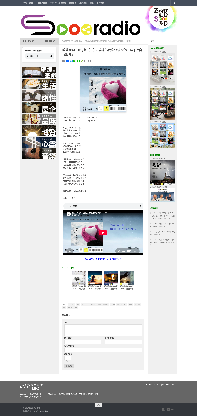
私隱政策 (157, 385)
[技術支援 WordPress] (30, 411)
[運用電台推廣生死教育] (162, 201)
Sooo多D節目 (27, 3)
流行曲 (113, 304)
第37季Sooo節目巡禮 (158, 87)
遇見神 (70, 307)
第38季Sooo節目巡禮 (158, 52)
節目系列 (122, 41)
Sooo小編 (157, 224)
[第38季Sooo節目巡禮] (162, 84)
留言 (65, 322)
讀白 (64, 307)
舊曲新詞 (137, 304)
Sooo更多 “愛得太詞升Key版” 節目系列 (103, 259)
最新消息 (83, 3)
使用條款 (165, 385)
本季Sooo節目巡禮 (58, 3)
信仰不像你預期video (158, 158)
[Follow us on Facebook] (46, 41)
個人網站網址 (69, 346)
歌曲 (115, 41)
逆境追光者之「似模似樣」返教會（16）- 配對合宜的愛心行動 (162, 215)
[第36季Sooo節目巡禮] (162, 148)
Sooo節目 (78, 41)
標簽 (92, 3)
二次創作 (71, 304)
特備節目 (72, 3)
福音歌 (131, 304)
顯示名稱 (68, 338)
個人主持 (84, 304)
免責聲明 (173, 385)
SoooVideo (67, 41)
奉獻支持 (149, 385)
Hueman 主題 (43, 411)
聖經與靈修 (42, 3)
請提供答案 (68, 354)
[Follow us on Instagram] (53, 41)
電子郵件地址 (110, 338)
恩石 (99, 304)
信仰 (77, 304)
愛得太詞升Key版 (104, 41)
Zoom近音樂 (90, 41)
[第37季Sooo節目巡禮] (162, 119)
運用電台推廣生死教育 (158, 187)
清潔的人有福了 (121, 304)
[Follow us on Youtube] (50, 41)
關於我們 (100, 3)
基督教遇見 (92, 304)
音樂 (129, 41)
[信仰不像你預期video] (162, 184)
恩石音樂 (105, 304)
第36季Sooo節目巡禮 (158, 122)
